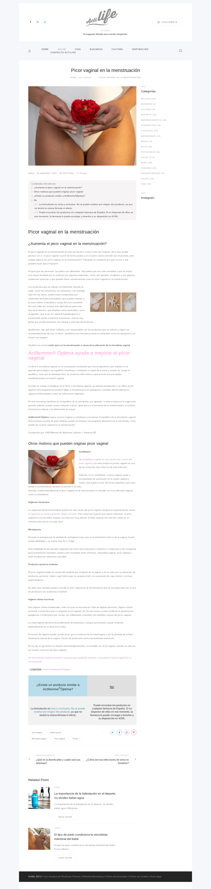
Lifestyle (147, 131)
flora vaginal (37, 732)
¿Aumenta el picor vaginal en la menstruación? (58, 187)
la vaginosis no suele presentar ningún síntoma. (52, 514)
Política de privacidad (116, 876)
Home (73, 77)
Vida (143, 184)
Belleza (146, 99)
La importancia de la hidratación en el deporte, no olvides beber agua (85, 795)
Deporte (146, 115)
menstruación (55, 732)
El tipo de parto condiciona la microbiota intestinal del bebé (81, 837)
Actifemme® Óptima (60, 669)
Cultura (146, 109)
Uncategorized (150, 173)
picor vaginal (59, 739)
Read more (65, 817)
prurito (75, 739)
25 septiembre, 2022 (47, 173)
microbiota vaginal (39, 739)
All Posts (85, 78)
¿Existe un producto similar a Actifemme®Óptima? (59, 196)
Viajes (145, 179)
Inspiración (148, 125)
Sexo (144, 163)
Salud (31, 173)
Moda (144, 141)
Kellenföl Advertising (92, 876)
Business (146, 104)
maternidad (148, 136)
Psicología (148, 152)
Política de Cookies (138, 876)
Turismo (146, 168)
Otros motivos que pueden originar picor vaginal (58, 191)
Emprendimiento (151, 120)
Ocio (144, 147)
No (35, 200)
